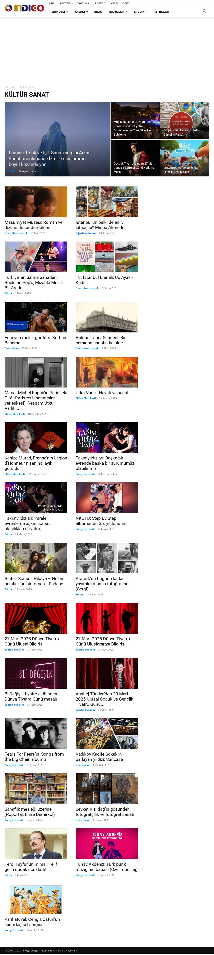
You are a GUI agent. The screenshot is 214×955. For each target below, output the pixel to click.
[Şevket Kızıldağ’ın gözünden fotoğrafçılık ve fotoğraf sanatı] (107, 788)
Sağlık (139, 12)
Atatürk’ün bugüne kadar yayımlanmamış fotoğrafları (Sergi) (102, 583)
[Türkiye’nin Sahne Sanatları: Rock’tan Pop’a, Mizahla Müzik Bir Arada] (36, 257)
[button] (204, 12)
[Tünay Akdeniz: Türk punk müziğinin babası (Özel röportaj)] (107, 843)
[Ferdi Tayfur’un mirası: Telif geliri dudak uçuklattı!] (36, 843)
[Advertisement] (107, 51)
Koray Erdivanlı (85, 474)
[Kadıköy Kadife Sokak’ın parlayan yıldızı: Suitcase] (107, 733)
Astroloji (161, 12)
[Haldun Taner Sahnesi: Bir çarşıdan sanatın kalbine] (107, 317)
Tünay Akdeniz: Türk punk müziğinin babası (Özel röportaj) (107, 867)
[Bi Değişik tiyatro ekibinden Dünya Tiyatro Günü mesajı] (36, 673)
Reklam (99, 2)
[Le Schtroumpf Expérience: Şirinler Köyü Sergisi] (184, 158)
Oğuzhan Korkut (86, 233)
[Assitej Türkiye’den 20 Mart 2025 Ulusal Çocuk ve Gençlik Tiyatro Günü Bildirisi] (107, 673)
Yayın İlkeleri (84, 2)
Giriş (51, 2)
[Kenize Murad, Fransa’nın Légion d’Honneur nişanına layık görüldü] (36, 437)
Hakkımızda (64, 2)
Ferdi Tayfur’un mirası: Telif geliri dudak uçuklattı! (31, 867)
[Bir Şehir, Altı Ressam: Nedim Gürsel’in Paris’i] (184, 120)
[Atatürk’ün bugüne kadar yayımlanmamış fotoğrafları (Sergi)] (107, 558)
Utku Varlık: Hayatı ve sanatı (103, 392)
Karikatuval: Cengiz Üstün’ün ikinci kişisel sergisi (32, 922)
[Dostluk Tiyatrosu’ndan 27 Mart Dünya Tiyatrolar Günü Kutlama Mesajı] (135, 158)
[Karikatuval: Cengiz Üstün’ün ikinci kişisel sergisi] (36, 898)
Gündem (58, 12)
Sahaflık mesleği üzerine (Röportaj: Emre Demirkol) (30, 812)
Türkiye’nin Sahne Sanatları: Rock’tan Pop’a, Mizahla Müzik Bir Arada (34, 282)
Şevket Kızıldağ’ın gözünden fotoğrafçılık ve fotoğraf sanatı (105, 812)
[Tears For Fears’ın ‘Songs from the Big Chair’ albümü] (36, 733)
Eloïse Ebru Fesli (15, 414)
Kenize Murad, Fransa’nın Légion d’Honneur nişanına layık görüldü (36, 463)
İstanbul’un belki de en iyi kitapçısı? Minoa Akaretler (101, 225)
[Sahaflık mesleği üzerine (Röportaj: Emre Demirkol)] (36, 788)
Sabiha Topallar (14, 649)
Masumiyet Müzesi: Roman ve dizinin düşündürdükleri (33, 225)
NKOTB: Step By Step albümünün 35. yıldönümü (101, 521)
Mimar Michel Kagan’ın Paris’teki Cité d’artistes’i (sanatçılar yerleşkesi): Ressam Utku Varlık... (36, 400)
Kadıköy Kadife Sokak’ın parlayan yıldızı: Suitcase (99, 757)
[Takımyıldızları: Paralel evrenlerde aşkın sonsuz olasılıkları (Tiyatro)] (36, 497)
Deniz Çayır (12, 348)
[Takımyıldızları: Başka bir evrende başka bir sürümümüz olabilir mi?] (107, 437)
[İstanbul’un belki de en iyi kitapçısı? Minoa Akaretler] (107, 201)
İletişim (114, 2)
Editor (12, 170)
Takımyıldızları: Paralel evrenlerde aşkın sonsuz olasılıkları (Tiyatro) (28, 523)
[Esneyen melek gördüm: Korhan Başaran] (36, 317)
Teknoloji (116, 12)
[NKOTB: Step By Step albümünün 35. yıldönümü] (107, 497)
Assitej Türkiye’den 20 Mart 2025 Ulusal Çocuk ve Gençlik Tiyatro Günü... (104, 699)
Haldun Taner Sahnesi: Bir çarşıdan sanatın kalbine (101, 340)
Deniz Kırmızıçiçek (16, 233)
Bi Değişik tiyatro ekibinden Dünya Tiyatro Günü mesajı (31, 696)
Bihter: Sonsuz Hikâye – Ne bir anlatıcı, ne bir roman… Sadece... (36, 581)
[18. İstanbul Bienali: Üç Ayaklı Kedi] (107, 257)
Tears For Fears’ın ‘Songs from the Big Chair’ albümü (34, 757)
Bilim (98, 12)
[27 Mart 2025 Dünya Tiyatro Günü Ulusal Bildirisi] (36, 618)
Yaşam (79, 12)
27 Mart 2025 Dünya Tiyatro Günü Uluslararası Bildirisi (103, 641)
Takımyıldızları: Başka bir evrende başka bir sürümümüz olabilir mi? (105, 463)
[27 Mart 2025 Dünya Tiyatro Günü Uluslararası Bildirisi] (107, 618)
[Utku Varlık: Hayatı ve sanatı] (107, 372)
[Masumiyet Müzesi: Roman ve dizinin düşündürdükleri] (36, 201)
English (125, 2)
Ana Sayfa (10, 87)
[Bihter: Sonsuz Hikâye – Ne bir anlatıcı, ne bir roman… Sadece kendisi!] (36, 558)
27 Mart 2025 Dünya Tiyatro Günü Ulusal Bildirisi (32, 641)
